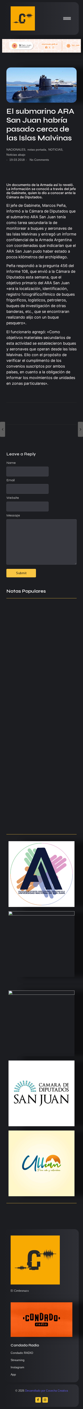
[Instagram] (45, 1400)
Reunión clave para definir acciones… (31, 680)
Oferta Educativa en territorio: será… (35, 796)
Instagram (17, 1367)
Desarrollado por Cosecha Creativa (46, 1390)
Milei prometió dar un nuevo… (34, 766)
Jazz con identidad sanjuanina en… (39, 822)
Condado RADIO (22, 1352)
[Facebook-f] (38, 1400)
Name (11, 463)
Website (12, 498)
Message (13, 515)
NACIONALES (16, 149)
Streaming (17, 1360)
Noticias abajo (15, 154)
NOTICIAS (55, 149)
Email (10, 480)
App (13, 1374)
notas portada (37, 149)
